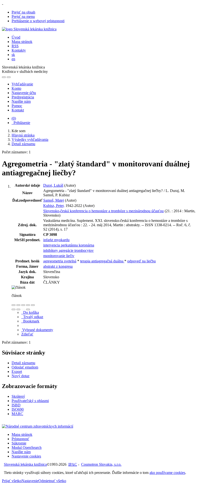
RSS (15, 46)
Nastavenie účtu (24, 93)
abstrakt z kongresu (58, 266)
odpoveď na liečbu (141, 261)
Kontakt (18, 110)
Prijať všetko (11, 481)
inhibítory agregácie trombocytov (68, 250)
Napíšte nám (21, 101)
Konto (16, 88)
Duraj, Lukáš (53, 185)
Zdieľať (27, 334)
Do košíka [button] (30, 312)
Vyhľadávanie (22, 84)
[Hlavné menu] (9, 77)
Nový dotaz (20, 376)
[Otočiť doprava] (18, 309)
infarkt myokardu (56, 240)
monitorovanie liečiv (58, 256)
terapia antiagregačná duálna (102, 261)
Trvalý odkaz (32, 317)
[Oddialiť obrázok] (18, 305)
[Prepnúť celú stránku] (28, 305)
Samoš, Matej (53, 200)
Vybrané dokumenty (37, 330)
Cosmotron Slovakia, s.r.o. (101, 464)
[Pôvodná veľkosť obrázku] (23, 305)
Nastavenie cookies (26, 456)
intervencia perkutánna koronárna (68, 245)
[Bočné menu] (4, 77)
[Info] (33, 305)
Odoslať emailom (25, 367)
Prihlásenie (21, 123)
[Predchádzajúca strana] (23, 309)
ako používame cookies (167, 473)
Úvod (16, 37)
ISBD (16, 405)
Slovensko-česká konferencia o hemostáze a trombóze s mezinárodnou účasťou (103, 211)
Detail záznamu (23, 363)
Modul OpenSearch (27, 447)
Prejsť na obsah (23, 12)
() (14, 118)
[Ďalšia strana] (28, 309)
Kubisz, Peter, (53, 206)
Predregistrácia (23, 97)
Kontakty (19, 50)
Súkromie (19, 443)
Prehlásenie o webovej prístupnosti (38, 21)
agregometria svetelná (59, 261)
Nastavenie (29, 481)
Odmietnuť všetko (52, 481)
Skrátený (18, 396)
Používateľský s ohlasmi (30, 401)
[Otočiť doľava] (13, 309)
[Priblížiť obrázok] (13, 305)
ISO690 (18, 409)
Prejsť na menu (23, 16)
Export (17, 371)
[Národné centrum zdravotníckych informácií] (37, 426)
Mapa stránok (22, 42)
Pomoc (17, 106)
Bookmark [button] (30, 321)
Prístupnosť (20, 439)
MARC (17, 414)
